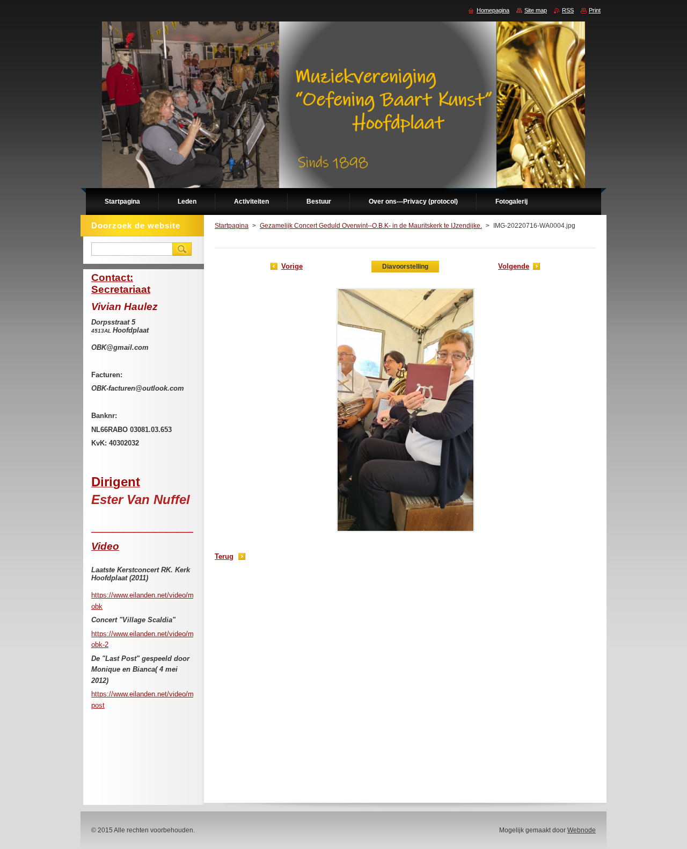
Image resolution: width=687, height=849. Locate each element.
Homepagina (493, 10)
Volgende (513, 266)
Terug (224, 556)
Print (595, 10)
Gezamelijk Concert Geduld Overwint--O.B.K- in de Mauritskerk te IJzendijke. (371, 225)
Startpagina (232, 225)
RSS (568, 10)
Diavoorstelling (405, 266)
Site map (535, 10)
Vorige (292, 266)
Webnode (581, 830)
